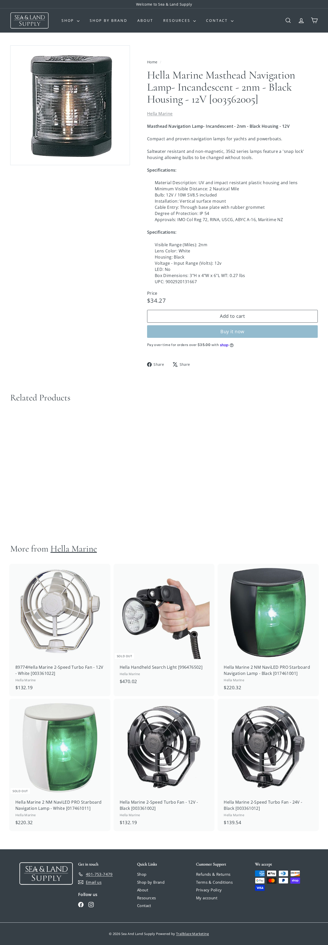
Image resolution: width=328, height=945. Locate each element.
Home (153, 62)
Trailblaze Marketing (192, 933)
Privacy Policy (209, 889)
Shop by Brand (108, 20)
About (145, 20)
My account (206, 897)
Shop (68, 20)
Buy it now (232, 331)
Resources (177, 20)
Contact (217, 20)
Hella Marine (160, 113)
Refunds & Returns (213, 874)
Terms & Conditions (214, 882)
